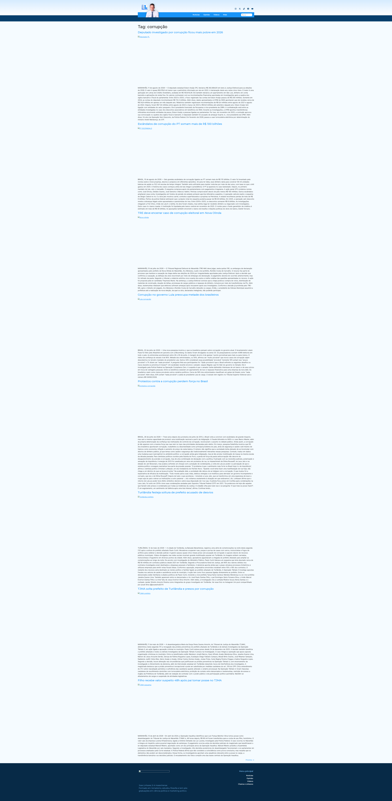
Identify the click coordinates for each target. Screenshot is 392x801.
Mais (225, 15)
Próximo (250, 760)
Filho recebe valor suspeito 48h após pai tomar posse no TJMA (180, 680)
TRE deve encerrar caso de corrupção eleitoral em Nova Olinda (179, 213)
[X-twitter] (240, 9)
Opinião (206, 15)
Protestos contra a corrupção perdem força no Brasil (173, 381)
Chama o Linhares (245, 784)
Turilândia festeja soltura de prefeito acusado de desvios (175, 492)
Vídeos (216, 15)
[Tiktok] (244, 9)
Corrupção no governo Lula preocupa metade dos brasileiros (178, 294)
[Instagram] (235, 9)
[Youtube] (252, 9)
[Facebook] (248, 9)
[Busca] (250, 14)
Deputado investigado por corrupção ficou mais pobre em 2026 (180, 32)
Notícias (196, 15)
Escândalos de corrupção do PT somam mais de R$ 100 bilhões (180, 124)
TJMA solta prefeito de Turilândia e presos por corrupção (176, 588)
